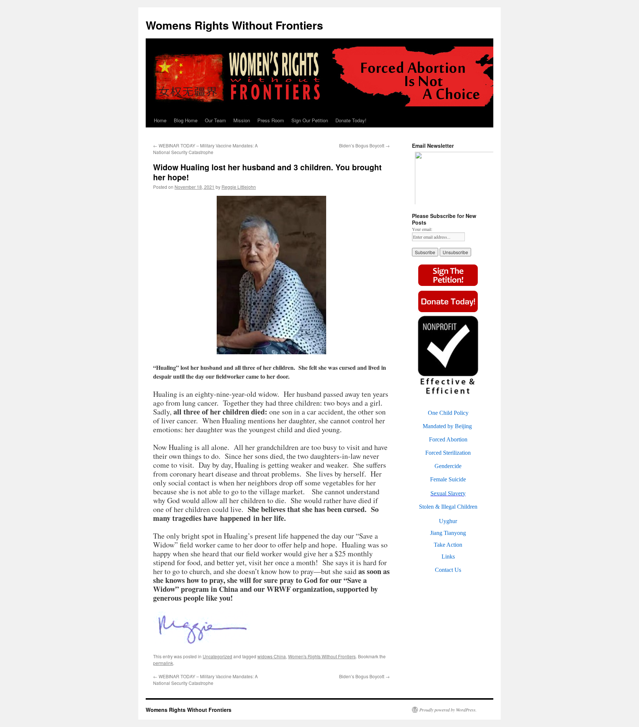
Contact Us (448, 570)
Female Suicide (448, 479)
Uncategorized (217, 656)
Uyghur (448, 521)
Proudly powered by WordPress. (448, 710)
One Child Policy (448, 413)
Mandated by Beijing (447, 426)
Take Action (448, 545)
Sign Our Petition (309, 120)
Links (448, 556)
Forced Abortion (448, 439)
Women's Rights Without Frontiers (322, 656)
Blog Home (185, 120)
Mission (241, 120)
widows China (271, 656)
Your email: (422, 229)
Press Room (270, 120)
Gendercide (448, 466)
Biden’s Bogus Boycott (364, 145)
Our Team (215, 120)
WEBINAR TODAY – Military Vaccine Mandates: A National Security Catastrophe (205, 148)
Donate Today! (350, 120)
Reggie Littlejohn (239, 187)
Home (160, 120)
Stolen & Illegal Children (448, 507)
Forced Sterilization (448, 453)
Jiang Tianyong (448, 533)
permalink (163, 663)
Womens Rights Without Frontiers (234, 25)
